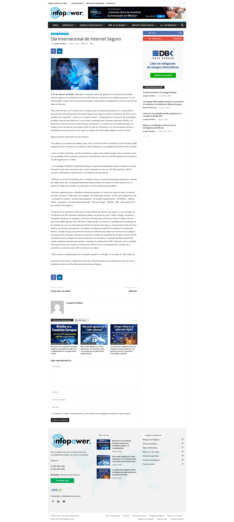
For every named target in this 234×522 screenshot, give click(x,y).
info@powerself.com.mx (71, 496)
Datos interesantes (117, 343)
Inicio (55, 25)
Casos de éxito (78, 3)
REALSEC (133, 291)
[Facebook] (175, 3)
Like (180, 33)
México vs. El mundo (151, 452)
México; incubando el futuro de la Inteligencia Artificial (159, 126)
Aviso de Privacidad (113, 516)
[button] (182, 25)
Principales (67, 25)
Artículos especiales (95, 3)
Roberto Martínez (150, 108)
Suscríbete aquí (62, 481)
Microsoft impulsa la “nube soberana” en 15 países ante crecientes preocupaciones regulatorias (92, 350)
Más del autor (80, 320)
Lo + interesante (168, 25)
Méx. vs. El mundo (117, 25)
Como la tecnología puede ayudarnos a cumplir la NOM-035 (162, 114)
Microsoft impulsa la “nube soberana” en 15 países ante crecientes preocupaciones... (124, 459)
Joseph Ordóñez (60, 44)
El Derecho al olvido (61, 291)
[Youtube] (184, 3)
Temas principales (150, 444)
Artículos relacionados (62, 320)
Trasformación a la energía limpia (159, 92)
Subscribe (177, 39)
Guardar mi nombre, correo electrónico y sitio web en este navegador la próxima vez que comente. (92, 414)
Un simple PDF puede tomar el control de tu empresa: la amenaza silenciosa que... (163, 102)
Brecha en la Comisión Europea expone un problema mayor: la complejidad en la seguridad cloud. (64, 350)
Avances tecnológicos (91, 25)
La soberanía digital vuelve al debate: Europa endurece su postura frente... (124, 472)
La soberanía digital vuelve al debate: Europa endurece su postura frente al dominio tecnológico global (123, 350)
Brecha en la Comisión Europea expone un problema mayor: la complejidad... (121, 444)
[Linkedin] (180, 3)
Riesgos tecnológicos (143, 25)
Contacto (110, 3)
